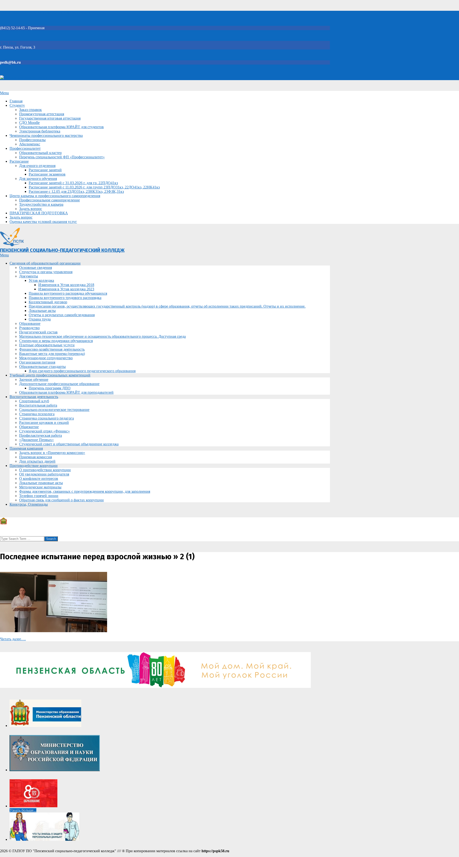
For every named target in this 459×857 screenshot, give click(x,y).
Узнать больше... (23, 810)
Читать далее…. (13, 639)
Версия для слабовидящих (26, 78)
